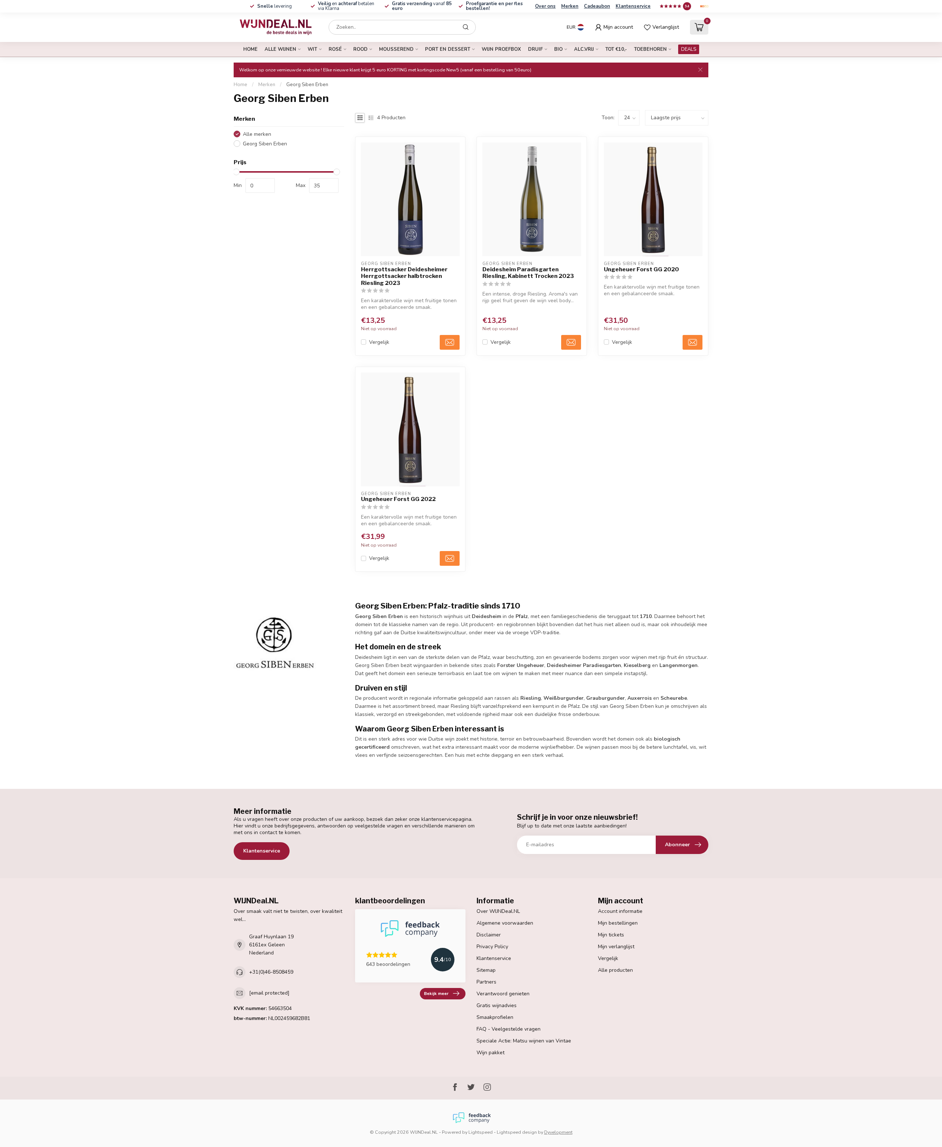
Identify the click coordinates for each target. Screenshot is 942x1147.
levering (274, 6)
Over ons (545, 6)
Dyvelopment (558, 1132)
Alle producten (615, 970)
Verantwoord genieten (503, 993)
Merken (569, 6)
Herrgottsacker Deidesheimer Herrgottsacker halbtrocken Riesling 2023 (404, 276)
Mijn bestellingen (618, 923)
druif (535, 49)
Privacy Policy (492, 946)
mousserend (396, 49)
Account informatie (620, 911)
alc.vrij (584, 49)
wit (312, 49)
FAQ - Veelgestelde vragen (509, 1029)
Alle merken (257, 134)
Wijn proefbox (501, 49)
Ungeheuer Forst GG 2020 (641, 269)
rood (360, 49)
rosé (335, 49)
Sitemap (486, 970)
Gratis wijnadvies (497, 1005)
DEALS (688, 49)
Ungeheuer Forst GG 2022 (398, 499)
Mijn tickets (611, 934)
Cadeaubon (597, 6)
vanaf (422, 6)
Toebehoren (650, 49)
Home (250, 49)
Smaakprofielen (495, 1017)
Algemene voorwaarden (505, 923)
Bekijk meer (436, 993)
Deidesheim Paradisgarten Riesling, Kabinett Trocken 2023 (528, 272)
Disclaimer (489, 934)
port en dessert (447, 49)
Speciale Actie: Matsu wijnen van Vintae (524, 1040)
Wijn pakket (490, 1052)
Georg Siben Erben (307, 84)
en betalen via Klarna (346, 6)
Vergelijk (379, 342)
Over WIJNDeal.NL (498, 911)
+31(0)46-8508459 (271, 971)
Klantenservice (633, 6)
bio (558, 49)
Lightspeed (480, 1132)
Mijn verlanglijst (616, 946)
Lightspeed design (517, 1132)
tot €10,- (616, 49)
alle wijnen (280, 49)
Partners (486, 981)
